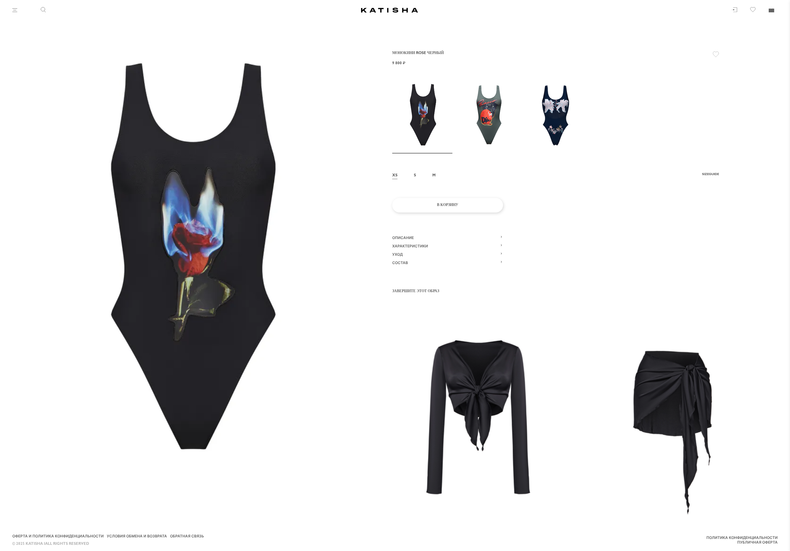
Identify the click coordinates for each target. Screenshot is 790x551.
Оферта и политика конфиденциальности (58, 537)
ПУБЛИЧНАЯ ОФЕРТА (757, 543)
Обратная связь (187, 537)
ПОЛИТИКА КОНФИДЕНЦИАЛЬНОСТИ (742, 538)
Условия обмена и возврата (137, 537)
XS (394, 176)
